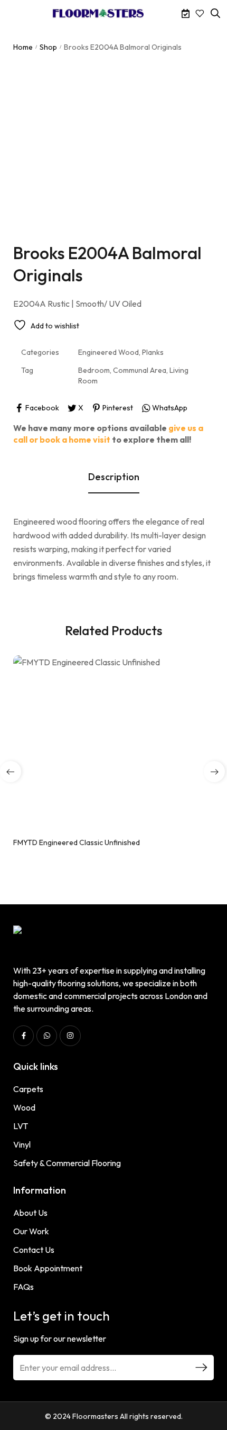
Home (23, 47)
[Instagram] (70, 1035)
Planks (153, 352)
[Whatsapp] (46, 1035)
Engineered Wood (108, 352)
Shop (48, 47)
